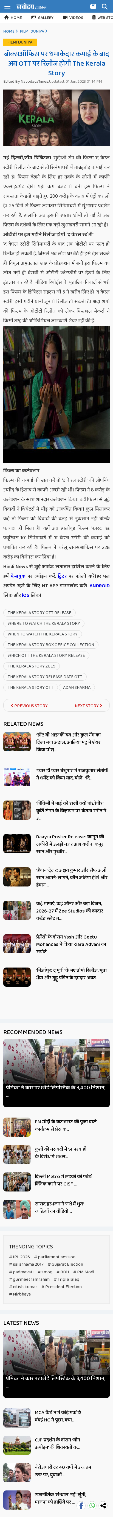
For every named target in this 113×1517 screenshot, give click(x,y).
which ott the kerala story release (46, 655)
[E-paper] (93, 7)
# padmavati (21, 1272)
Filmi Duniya (32, 31)
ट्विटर (62, 576)
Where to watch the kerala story (44, 623)
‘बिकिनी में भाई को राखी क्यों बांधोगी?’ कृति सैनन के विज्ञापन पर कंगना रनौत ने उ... (71, 811)
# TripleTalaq (66, 1279)
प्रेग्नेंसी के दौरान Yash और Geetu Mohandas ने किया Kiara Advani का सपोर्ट (71, 944)
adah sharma (77, 687)
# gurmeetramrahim (29, 1279)
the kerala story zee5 (31, 666)
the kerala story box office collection (51, 644)
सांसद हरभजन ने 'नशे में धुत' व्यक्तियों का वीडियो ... (59, 1207)
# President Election (61, 1287)
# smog (45, 1272)
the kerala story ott (30, 687)
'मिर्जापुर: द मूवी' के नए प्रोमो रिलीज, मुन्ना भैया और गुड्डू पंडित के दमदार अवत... (71, 974)
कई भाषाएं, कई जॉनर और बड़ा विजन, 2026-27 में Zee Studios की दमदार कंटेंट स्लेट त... (69, 911)
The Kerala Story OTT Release (39, 612)
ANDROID (98, 586)
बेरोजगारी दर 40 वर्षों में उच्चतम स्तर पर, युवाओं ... (63, 1471)
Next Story (87, 706)
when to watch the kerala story (43, 634)
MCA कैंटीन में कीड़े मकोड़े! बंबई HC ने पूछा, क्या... (58, 1416)
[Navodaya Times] (31, 6)
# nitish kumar (23, 1287)
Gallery (45, 18)
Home (16, 18)
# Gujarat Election (65, 1264)
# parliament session (54, 1257)
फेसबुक (18, 576)
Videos (76, 18)
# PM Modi (83, 1272)
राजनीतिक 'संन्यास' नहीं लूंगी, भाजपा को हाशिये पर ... (60, 1498)
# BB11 (62, 1272)
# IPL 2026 (19, 1257)
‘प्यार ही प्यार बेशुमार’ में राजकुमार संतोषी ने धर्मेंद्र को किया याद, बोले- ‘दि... (72, 774)
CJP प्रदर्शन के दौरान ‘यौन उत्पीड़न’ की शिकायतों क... (57, 1443)
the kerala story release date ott (45, 676)
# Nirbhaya (20, 1294)
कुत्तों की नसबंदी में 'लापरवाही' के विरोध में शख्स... (61, 1153)
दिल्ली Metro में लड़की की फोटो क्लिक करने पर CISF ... (63, 1180)
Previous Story (30, 706)
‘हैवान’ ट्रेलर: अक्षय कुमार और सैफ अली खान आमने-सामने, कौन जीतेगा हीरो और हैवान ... (72, 878)
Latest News (21, 1323)
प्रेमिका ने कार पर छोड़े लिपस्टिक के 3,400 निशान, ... (55, 1091)
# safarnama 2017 (26, 1264)
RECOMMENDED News (33, 1032)
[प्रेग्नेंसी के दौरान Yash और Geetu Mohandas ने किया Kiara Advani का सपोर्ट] (17, 943)
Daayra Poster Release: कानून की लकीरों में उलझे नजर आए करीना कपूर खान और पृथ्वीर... (70, 844)
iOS (25, 595)
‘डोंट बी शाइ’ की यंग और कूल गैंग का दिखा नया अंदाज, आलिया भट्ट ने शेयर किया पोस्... (68, 742)
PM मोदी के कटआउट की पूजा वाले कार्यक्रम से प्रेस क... (66, 1125)
